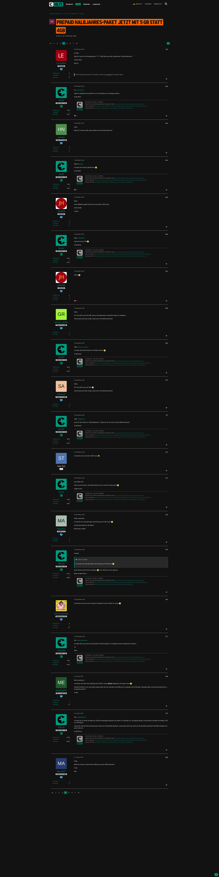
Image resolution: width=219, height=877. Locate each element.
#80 (166, 757)
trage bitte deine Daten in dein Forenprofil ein (129, 252)
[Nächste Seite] (76, 43)
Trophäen (55, 75)
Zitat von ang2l (82, 559)
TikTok (130, 584)
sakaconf (82, 419)
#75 (167, 549)
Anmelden (148, 4)
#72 (167, 452)
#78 (167, 676)
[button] (138, 4)
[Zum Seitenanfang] (216, 874)
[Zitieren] (166, 79)
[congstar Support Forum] (56, 4)
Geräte (145, 582)
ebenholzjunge (82, 640)
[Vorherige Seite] (50, 43)
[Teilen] (168, 43)
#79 (167, 713)
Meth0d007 (82, 717)
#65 (166, 197)
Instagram (134, 256)
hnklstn (81, 164)
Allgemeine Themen (100, 254)
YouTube (142, 256)
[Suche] (166, 4)
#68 (166, 308)
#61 (167, 49)
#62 (166, 86)
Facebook (118, 256)
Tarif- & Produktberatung (115, 254)
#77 (167, 636)
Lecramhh (109, 74)
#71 (167, 415)
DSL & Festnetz (140, 254)
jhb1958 (81, 238)
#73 (167, 478)
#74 (167, 515)
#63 (166, 123)
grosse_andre (83, 347)
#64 (166, 160)
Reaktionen (56, 73)
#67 (167, 271)
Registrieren (158, 4)
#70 (167, 380)
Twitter (126, 256)
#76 (167, 599)
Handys (148, 254)
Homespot (126, 582)
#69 (166, 343)
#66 (166, 234)
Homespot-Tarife (129, 254)
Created (110, 256)
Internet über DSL (136, 582)
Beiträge (55, 77)
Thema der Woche (100, 256)
